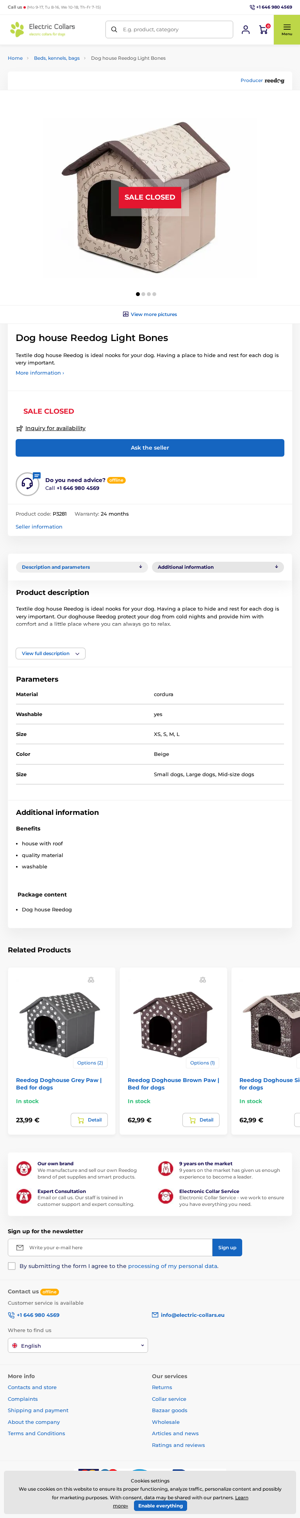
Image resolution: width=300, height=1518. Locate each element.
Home (15, 58)
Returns (162, 1387)
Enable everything (160, 1506)
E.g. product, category (151, 29)
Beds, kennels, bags (57, 58)
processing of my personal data (172, 1266)
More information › (40, 373)
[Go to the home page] (43, 29)
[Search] (114, 29)
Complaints (23, 1399)
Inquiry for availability (55, 428)
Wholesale (166, 1422)
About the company (34, 1422)
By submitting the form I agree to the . (119, 1266)
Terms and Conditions (36, 1433)
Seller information (39, 526)
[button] (286, 30)
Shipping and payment (38, 1410)
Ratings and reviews (178, 1445)
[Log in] (245, 29)
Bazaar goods (170, 1410)
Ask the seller (150, 447)
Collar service (169, 1399)
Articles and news (175, 1433)
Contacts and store (32, 1387)
